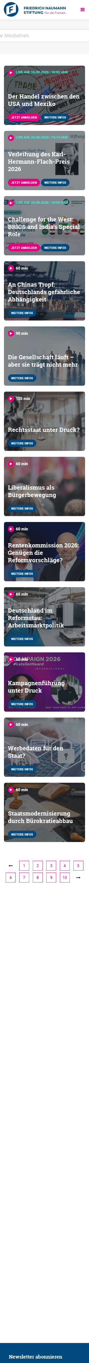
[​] (78, 877)
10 (65, 877)
